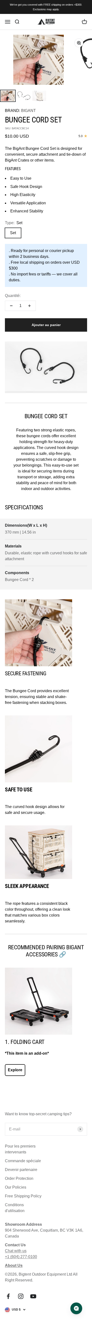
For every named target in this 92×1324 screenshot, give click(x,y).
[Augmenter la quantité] (29, 306)
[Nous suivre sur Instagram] (20, 1296)
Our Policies (15, 1187)
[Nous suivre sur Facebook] (8, 1296)
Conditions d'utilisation (15, 1208)
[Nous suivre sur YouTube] (33, 1296)
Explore (15, 1070)
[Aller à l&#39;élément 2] (23, 96)
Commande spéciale (23, 1161)
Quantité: (13, 296)
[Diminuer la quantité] (11, 306)
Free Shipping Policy (23, 1196)
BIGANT (28, 111)
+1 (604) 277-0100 (21, 1257)
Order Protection (19, 1178)
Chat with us (15, 1251)
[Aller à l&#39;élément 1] (8, 96)
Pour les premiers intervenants (20, 1149)
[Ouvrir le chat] (76, 1308)
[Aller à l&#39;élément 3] (39, 96)
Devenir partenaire (21, 1170)
